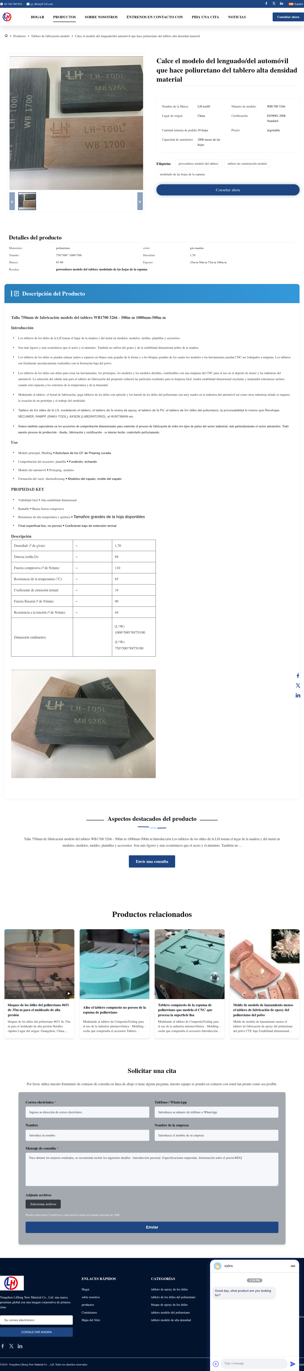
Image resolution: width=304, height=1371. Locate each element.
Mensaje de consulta (42, 1148)
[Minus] (293, 1266)
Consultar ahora (288, 16)
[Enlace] (298, 695)
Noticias (237, 16)
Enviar (152, 1227)
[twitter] (11, 1346)
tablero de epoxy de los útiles (169, 1289)
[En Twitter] (298, 685)
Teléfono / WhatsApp (171, 1102)
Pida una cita (205, 16)
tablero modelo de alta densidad (171, 1320)
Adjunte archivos (38, 1194)
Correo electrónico (41, 1102)
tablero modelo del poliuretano (170, 1312)
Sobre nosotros (101, 16)
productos (88, 1304)
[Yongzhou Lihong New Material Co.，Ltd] (7, 17)
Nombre (32, 1125)
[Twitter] (274, 4)
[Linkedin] (281, 4)
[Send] (292, 1364)
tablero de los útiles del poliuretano (173, 1297)
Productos (64, 16)
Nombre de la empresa (172, 1125)
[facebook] (2, 1346)
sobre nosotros (91, 1297)
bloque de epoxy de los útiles (169, 1304)
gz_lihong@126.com (42, 4)
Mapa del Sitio (91, 1320)
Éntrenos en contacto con (155, 16)
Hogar (37, 16)
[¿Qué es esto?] (298, 676)
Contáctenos (89, 1312)
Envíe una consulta (152, 861)
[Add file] (216, 1364)
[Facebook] (266, 4)
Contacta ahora (39, 1031)
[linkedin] (20, 1346)
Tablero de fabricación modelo (50, 36)
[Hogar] (6, 36)
